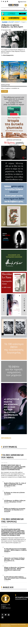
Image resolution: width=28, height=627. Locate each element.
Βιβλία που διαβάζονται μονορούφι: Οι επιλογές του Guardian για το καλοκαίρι (14, 510)
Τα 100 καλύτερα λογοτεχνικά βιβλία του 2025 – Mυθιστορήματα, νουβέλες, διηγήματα (15, 550)
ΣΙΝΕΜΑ (5, 562)
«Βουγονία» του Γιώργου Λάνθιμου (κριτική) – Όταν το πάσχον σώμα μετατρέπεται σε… (14, 559)
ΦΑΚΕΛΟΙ (8, 587)
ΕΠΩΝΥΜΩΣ (6, 495)
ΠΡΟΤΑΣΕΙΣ (6, 512)
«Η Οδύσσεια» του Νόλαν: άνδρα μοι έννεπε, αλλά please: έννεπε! (14, 501)
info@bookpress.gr (6, 608)
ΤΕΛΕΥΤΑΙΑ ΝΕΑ (4, 462)
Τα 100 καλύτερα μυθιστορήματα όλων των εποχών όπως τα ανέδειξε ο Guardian (15, 578)
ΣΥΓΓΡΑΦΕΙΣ (10, 447)
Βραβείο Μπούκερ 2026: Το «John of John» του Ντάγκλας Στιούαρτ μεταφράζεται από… (15, 484)
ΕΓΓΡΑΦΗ (4, 91)
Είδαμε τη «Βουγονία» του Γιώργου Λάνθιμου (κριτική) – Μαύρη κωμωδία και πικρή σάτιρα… (14, 569)
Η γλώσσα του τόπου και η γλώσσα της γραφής (14, 493)
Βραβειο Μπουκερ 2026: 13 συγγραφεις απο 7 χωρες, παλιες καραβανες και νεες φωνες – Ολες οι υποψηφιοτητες (13, 467)
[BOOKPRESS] (14, 5)
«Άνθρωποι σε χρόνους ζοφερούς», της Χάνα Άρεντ (12, 26)
